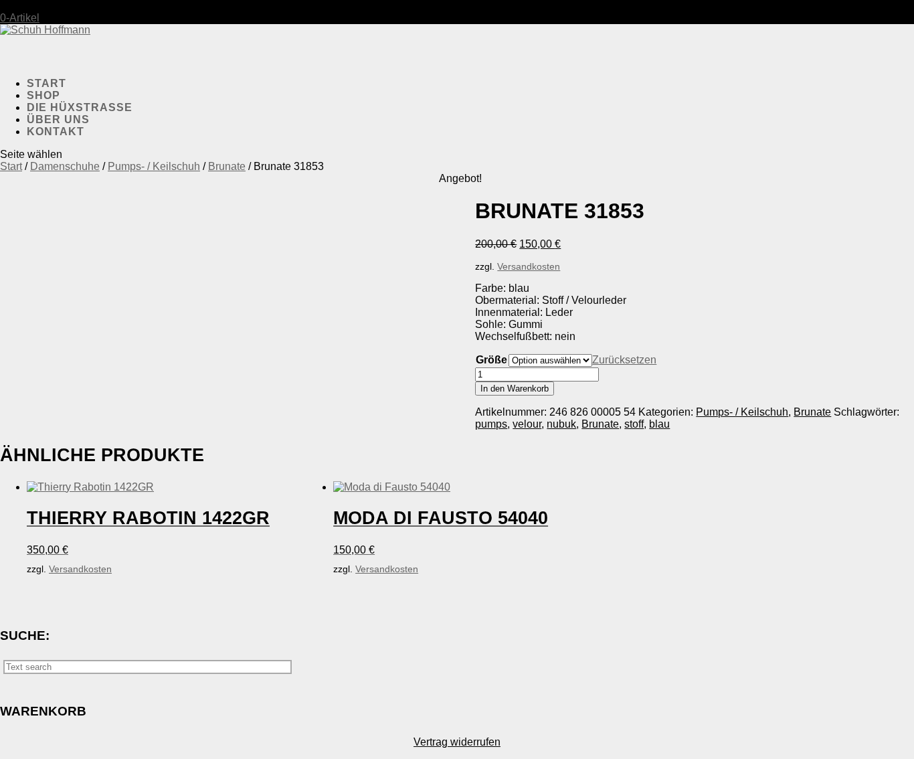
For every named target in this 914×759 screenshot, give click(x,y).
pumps (491, 424)
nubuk (561, 424)
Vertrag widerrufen (457, 742)
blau (659, 424)
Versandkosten (528, 266)
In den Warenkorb (514, 389)
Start (11, 166)
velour (527, 424)
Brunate (227, 166)
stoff (634, 424)
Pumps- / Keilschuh (154, 166)
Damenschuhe (65, 166)
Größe (491, 359)
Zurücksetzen (624, 359)
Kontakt (55, 131)
